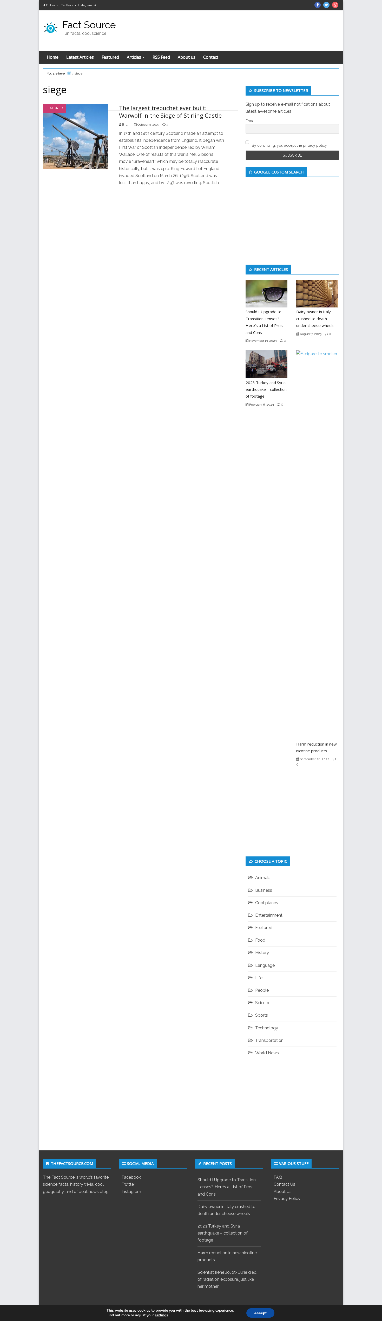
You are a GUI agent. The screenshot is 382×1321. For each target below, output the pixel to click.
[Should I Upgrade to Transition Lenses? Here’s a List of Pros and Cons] (266, 293)
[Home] (69, 73)
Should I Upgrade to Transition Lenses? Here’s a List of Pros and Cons (226, 1186)
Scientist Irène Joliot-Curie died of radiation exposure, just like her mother (226, 1279)
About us (186, 57)
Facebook (131, 1177)
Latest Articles (80, 57)
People (262, 990)
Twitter (128, 1184)
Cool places (266, 902)
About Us (283, 1191)
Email (250, 121)
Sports (261, 1015)
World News (267, 1052)
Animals (263, 877)
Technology (266, 1027)
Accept (260, 1313)
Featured (110, 57)
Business (263, 890)
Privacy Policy (287, 1198)
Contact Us (284, 1184)
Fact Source (89, 25)
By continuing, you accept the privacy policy (289, 145)
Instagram (131, 1191)
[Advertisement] (238, 29)
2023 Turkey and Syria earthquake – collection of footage (266, 389)
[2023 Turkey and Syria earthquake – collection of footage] (266, 363)
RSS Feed (161, 57)
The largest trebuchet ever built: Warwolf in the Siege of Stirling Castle (170, 111)
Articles (134, 57)
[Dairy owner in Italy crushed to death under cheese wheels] (317, 293)
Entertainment (268, 915)
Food (260, 940)
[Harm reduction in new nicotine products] (317, 544)
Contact (210, 57)
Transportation (269, 1040)
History (262, 952)
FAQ (278, 1177)
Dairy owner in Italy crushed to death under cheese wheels (315, 318)
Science (262, 1002)
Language (265, 965)
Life (258, 977)
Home (52, 57)
